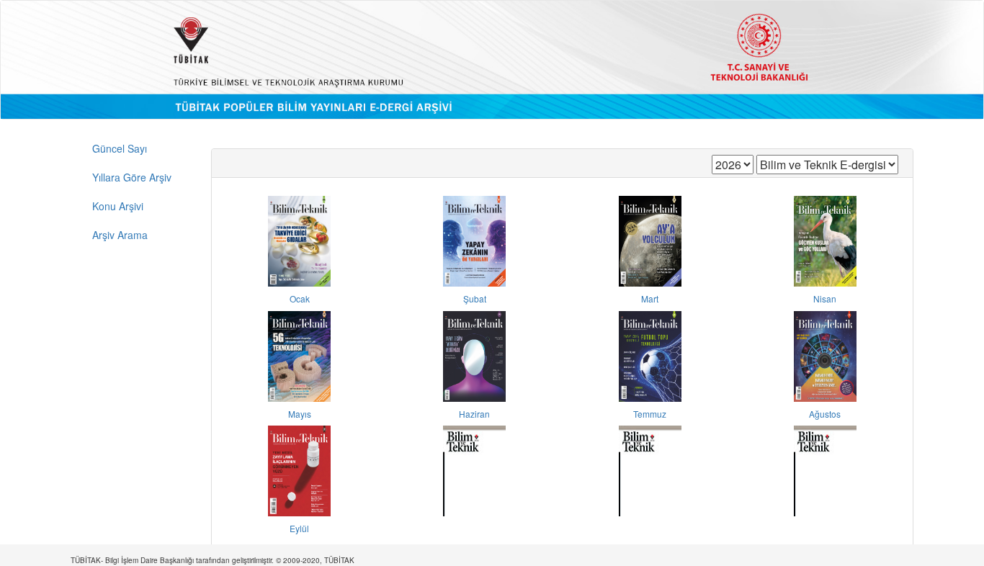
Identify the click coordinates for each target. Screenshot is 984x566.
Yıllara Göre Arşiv (131, 177)
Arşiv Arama (120, 235)
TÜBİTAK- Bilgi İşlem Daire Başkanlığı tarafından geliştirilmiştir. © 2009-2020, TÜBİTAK (212, 560)
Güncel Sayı (119, 148)
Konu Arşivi (117, 206)
